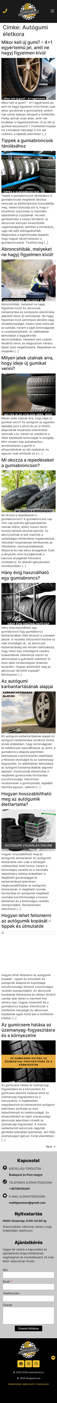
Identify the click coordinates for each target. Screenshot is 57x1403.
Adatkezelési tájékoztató (21, 1384)
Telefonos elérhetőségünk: (31, 1182)
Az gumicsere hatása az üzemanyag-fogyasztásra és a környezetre (28, 1030)
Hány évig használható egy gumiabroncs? (25, 575)
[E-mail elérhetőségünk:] (5, 1195)
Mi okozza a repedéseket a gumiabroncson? (27, 462)
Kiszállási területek (25, 1168)
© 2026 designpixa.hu (28, 1378)
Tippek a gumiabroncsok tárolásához (27, 143)
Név (5, 1270)
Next (51, 1146)
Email (7, 1281)
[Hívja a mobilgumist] (5, 11)
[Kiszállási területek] (5, 1168)
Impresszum (42, 1384)
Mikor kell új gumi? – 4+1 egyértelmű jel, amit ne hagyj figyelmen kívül (26, 47)
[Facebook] (20, 1363)
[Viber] (36, 1363)
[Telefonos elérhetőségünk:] (5, 1182)
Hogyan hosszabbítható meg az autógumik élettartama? (26, 799)
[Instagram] (28, 1363)
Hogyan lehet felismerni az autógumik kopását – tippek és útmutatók (26, 921)
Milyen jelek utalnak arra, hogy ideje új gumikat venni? (27, 363)
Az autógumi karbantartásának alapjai (27, 683)
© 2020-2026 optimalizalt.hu (28, 1372)
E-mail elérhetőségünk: (28, 1196)
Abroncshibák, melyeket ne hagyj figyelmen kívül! (27, 251)
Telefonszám (11, 1293)
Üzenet (7, 1305)
